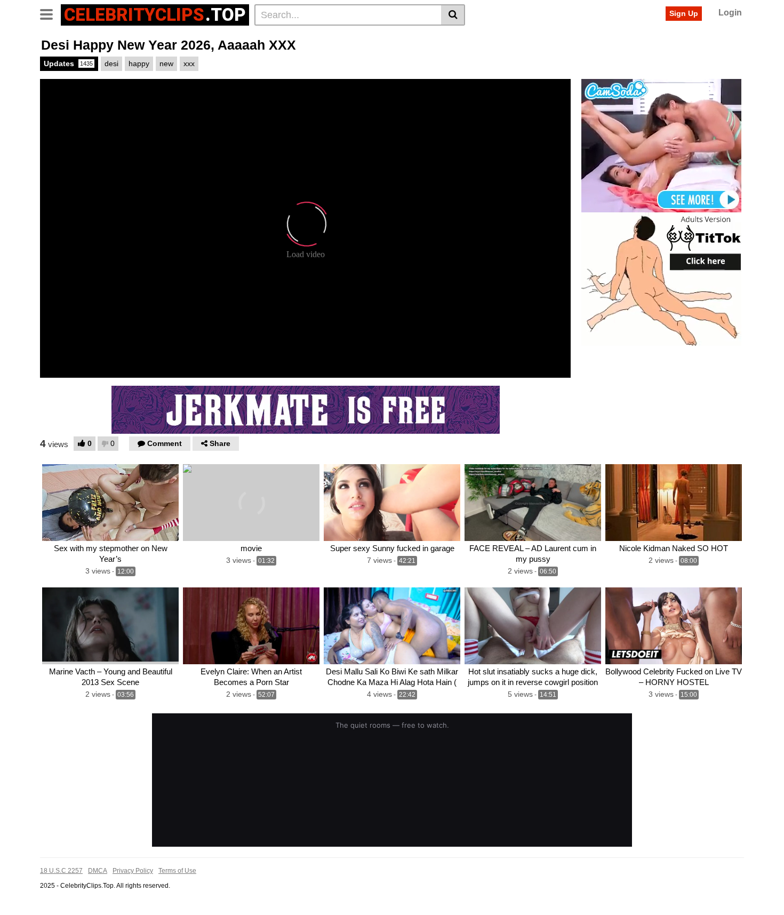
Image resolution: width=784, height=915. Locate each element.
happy (139, 63)
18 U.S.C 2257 (61, 870)
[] (453, 15)
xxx (189, 63)
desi (111, 63)
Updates (68, 63)
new (166, 63)
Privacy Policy (133, 870)
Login (730, 12)
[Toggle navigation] (50, 13)
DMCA (97, 870)
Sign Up (683, 13)
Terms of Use (177, 870)
